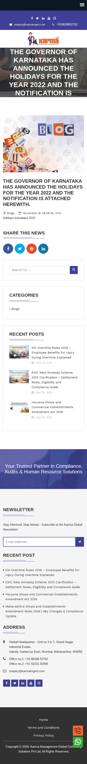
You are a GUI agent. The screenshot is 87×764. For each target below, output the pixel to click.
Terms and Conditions (43, 727)
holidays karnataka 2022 (19, 218)
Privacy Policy (43, 735)
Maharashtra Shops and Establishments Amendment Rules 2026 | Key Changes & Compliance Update (44, 611)
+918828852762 (67, 24)
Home (43, 720)
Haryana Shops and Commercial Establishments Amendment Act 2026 (52, 407)
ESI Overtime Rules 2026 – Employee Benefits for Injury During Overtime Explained (53, 352)
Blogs (11, 213)
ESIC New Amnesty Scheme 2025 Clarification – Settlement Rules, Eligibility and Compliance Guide (54, 380)
